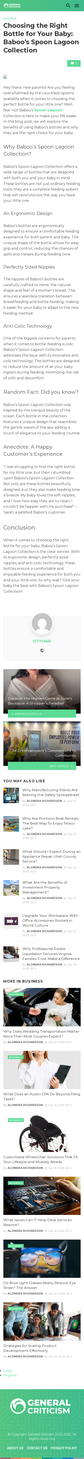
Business (10, 18)
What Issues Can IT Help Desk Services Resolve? (37, 1222)
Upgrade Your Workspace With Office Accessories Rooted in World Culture (50, 920)
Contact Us (37, 1448)
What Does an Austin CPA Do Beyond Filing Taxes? (41, 1096)
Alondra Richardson (44, 801)
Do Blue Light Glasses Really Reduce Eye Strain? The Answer (39, 1285)
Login (7, 1371)
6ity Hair (42, 641)
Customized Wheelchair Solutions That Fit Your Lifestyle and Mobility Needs (40, 1159)
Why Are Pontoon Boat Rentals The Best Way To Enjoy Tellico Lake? (50, 823)
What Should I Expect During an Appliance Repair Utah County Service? (51, 856)
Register (10, 1375)
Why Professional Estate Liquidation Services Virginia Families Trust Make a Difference (51, 954)
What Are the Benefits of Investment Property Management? (44, 887)
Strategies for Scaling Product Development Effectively (30, 1348)
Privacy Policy (64, 1448)
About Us (15, 1448)
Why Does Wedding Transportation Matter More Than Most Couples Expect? (41, 1033)
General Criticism (41, 1434)
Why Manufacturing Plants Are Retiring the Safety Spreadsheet (51, 792)
